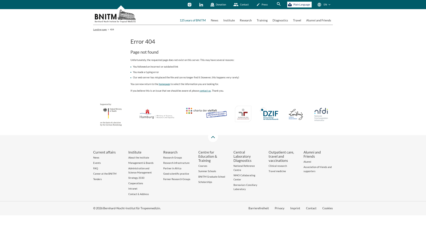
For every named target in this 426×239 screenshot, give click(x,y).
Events (97, 162)
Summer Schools (207, 171)
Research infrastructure (176, 162)
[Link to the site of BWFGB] (157, 114)
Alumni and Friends (318, 20)
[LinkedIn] (202, 4)
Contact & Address (138, 194)
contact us (205, 90)
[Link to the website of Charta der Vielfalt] (206, 114)
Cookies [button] (327, 208)
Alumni (307, 161)
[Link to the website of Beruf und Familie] (243, 114)
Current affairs (104, 152)
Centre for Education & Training (207, 156)
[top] (213, 137)
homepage (164, 83)
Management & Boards (141, 162)
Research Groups (172, 157)
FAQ (95, 168)
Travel (297, 20)
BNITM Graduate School (211, 176)
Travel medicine (277, 171)
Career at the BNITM (104, 173)
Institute (229, 20)
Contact (244, 4)
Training (262, 20)
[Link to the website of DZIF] (269, 114)
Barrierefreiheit (258, 208)
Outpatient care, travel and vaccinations (281, 156)
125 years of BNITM (193, 20)
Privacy (279, 208)
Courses (202, 165)
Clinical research (278, 165)
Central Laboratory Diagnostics (242, 156)
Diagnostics (280, 20)
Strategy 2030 (136, 177)
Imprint (295, 208)
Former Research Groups (176, 179)
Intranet (132, 188)
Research (246, 20)
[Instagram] (190, 4)
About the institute (138, 157)
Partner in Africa (172, 168)
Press (265, 4)
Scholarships (205, 181)
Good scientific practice (176, 173)
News (214, 20)
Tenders (97, 179)
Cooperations (135, 183)
